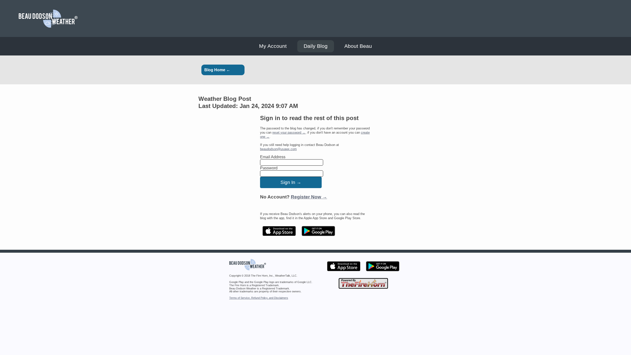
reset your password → (288, 132)
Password (269, 168)
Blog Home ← (217, 70)
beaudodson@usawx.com (278, 149)
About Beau (358, 46)
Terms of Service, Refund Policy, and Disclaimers (258, 297)
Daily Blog (316, 46)
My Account (273, 46)
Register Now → (309, 196)
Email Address (272, 157)
